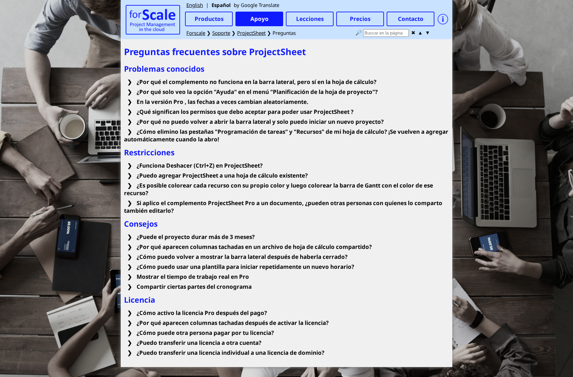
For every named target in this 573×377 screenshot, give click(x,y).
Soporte (221, 33)
